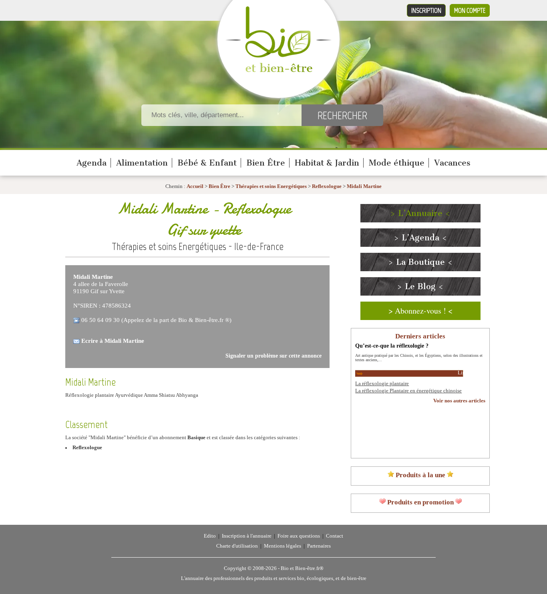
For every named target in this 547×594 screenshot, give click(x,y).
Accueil (195, 186)
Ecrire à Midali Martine (112, 340)
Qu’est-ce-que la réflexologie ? (391, 345)
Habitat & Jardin (327, 163)
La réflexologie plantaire (382, 383)
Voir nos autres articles (459, 401)
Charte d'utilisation (237, 546)
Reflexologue (327, 186)
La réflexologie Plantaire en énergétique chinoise (408, 391)
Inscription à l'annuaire (246, 536)
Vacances (452, 163)
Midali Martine (364, 186)
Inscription (426, 10)
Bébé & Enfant (207, 163)
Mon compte (469, 10)
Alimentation (142, 163)
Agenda (91, 163)
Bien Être (265, 163)
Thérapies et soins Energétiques (271, 186)
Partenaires (319, 546)
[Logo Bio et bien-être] (278, 70)
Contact (334, 536)
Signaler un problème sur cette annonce (273, 356)
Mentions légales (282, 546)
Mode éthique (396, 163)
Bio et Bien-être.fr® (302, 568)
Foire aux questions (299, 536)
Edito (210, 536)
